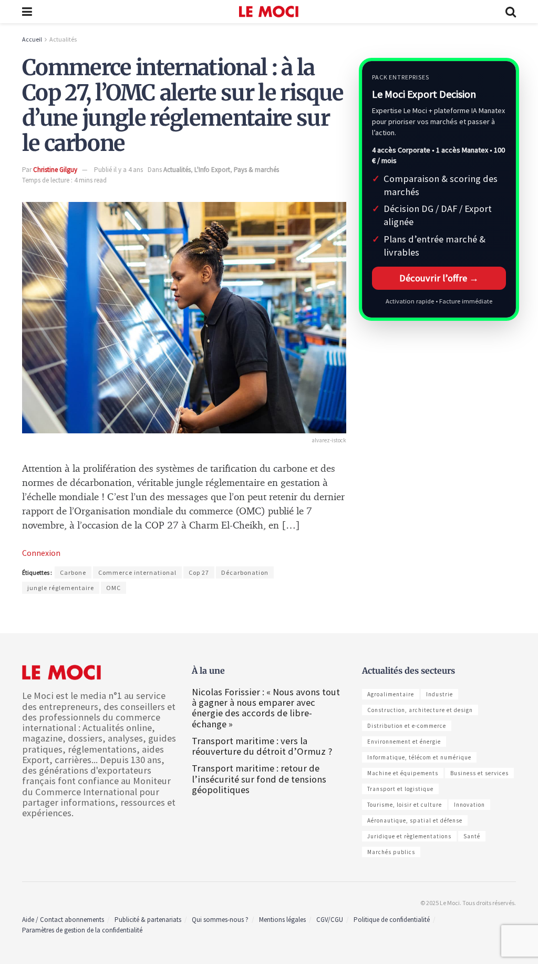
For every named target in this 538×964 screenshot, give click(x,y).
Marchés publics (391, 852)
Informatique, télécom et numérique (419, 757)
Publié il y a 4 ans (118, 169)
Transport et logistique (400, 789)
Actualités (63, 39)
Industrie (439, 694)
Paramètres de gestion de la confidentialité (82, 930)
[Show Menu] (27, 11)
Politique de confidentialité (392, 919)
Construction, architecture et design (420, 710)
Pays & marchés (256, 169)
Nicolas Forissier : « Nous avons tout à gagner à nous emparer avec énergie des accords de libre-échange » (266, 708)
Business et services (479, 773)
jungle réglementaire (60, 588)
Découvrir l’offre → (439, 278)
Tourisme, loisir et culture (404, 804)
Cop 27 (199, 572)
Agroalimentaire (390, 694)
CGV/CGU (329, 919)
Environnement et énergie (404, 741)
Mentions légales (282, 919)
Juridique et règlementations (409, 836)
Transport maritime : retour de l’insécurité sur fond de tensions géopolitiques (259, 778)
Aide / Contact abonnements (63, 919)
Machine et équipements (402, 773)
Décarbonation (244, 572)
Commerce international (137, 572)
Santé (471, 836)
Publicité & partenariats (148, 919)
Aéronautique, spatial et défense (414, 820)
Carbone (73, 572)
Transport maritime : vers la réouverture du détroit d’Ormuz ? (262, 746)
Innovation (469, 804)
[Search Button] (510, 11)
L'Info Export (212, 169)
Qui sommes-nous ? (220, 919)
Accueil (32, 39)
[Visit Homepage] (268, 11)
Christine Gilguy (55, 169)
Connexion (41, 552)
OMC (113, 588)
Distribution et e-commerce (406, 725)
